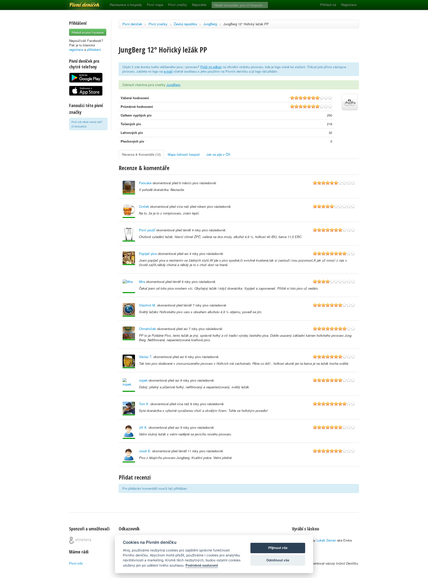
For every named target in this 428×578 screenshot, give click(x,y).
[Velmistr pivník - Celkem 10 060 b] (129, 187)
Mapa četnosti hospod (183, 154)
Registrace (348, 4)
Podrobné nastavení (202, 565)
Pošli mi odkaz (211, 66)
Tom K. (144, 403)
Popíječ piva (148, 253)
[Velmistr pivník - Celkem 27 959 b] (129, 235)
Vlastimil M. (147, 305)
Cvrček (144, 206)
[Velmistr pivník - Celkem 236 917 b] (129, 385)
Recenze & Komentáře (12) (141, 154)
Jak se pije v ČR (218, 154)
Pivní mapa (155, 4)
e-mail (168, 71)
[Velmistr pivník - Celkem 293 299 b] (129, 333)
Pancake (145, 183)
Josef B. (145, 451)
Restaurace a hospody (126, 4)
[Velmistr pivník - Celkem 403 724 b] (129, 310)
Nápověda (199, 4)
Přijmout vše (278, 548)
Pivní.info (76, 563)
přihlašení (94, 49)
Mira (142, 281)
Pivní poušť (147, 230)
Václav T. (145, 356)
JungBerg (210, 24)
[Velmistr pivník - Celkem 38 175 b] (129, 286)
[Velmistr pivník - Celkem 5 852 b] (129, 455)
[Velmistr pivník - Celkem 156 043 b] (129, 408)
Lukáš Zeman (326, 540)
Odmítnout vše (277, 560)
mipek (143, 380)
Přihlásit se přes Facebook (88, 32)
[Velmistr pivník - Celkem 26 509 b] (129, 361)
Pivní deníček (79, 3)
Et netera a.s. (80, 540)
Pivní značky (177, 4)
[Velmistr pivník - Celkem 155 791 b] (129, 258)
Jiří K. (143, 427)
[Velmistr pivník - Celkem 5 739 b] (129, 211)
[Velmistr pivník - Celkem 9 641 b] (129, 432)
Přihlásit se (328, 4)
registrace (76, 49)
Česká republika (185, 24)
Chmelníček (147, 328)
